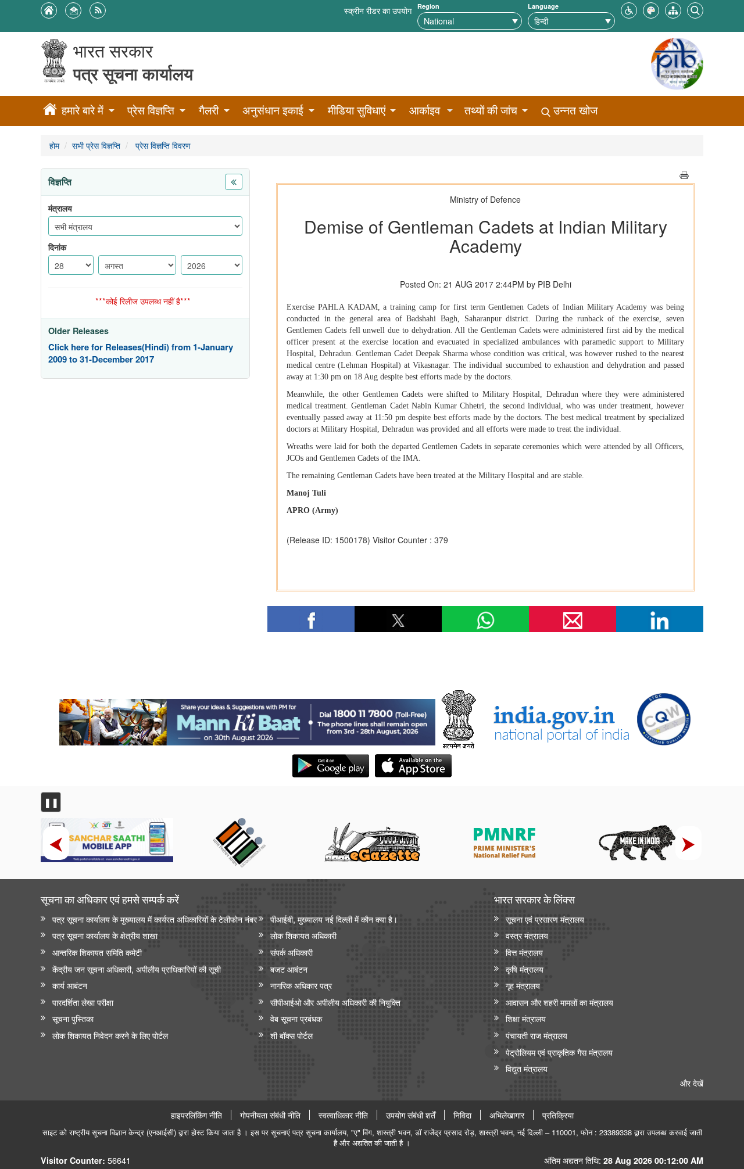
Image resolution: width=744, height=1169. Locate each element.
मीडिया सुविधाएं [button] (356, 110)
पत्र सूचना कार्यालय (133, 73)
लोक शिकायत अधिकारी (303, 935)
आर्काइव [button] (424, 110)
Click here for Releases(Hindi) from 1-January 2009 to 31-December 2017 (140, 353)
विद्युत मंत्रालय (527, 1068)
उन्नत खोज (574, 110)
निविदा (462, 1115)
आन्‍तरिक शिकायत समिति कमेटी (97, 952)
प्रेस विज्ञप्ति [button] (150, 110)
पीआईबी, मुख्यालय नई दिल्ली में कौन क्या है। (334, 919)
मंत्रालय (60, 208)
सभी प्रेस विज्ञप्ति (96, 145)
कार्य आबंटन (69, 985)
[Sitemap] (673, 9)
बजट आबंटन (288, 969)
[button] (629, 9)
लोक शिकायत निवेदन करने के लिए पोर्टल (110, 1035)
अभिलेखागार (506, 1115)
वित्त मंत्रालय (524, 952)
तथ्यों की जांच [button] (490, 110)
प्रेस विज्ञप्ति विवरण (162, 145)
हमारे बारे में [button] (82, 110)
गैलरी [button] (209, 110)
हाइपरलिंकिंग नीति (196, 1115)
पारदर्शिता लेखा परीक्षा (82, 1002)
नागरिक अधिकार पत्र (301, 985)
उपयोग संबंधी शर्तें (410, 1115)
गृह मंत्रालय (523, 985)
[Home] (50, 111)
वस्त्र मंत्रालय (527, 935)
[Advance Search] (695, 9)
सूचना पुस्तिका (73, 1018)
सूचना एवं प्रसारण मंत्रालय (545, 919)
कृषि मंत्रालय (524, 969)
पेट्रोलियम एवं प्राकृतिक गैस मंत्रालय (559, 1052)
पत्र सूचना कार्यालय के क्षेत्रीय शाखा (105, 935)
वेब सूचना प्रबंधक (296, 1018)
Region (428, 6)
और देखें (691, 1083)
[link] (247, 719)
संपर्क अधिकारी (291, 952)
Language (543, 6)
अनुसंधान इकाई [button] (272, 110)
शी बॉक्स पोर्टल (291, 1035)
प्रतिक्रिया (558, 1115)
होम (54, 145)
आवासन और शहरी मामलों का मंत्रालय (559, 1002)
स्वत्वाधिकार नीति (343, 1115)
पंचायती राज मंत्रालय (536, 1035)
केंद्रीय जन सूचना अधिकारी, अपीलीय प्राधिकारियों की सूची (136, 969)
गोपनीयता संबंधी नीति (270, 1115)
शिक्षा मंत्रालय (526, 1018)
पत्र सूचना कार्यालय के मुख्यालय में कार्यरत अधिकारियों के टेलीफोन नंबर (154, 919)
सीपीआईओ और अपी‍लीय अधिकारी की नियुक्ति (335, 1002)
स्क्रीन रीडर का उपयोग (378, 10)
